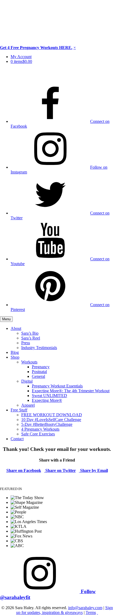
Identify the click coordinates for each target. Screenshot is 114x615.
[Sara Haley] (21, 76)
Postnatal (39, 371)
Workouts (29, 362)
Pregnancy (41, 367)
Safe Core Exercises (38, 434)
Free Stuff (19, 410)
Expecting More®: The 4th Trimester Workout (70, 391)
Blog (15, 352)
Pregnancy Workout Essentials (57, 386)
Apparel (28, 405)
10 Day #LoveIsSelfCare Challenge (51, 419)
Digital (27, 381)
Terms (91, 612)
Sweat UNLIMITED (49, 395)
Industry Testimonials (39, 347)
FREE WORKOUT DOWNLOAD (51, 414)
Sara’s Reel (30, 338)
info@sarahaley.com (85, 607)
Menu (6, 319)
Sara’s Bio (29, 333)
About (16, 328)
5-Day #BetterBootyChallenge (46, 424)
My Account (21, 56)
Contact (17, 438)
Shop (15, 357)
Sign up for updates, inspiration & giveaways (64, 610)
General (38, 376)
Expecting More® (47, 400)
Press (25, 343)
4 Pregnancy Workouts (40, 429)
